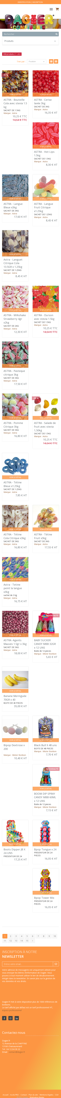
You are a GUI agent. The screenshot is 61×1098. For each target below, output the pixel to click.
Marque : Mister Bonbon (45, 653)
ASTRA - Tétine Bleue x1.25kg (13, 484)
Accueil (5, 1095)
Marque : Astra (10, 113)
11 (5, 940)
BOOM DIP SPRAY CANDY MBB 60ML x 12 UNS (45, 797)
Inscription (37, 2)
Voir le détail (15, 94)
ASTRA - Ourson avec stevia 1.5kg (44, 317)
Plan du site (33, 1095)
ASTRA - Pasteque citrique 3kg (14, 372)
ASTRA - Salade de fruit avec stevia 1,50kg (45, 426)
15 (27, 940)
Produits (8, 41)
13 (16, 940)
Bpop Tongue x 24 (45, 849)
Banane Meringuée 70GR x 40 (15, 697)
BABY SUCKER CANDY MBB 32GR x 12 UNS (45, 643)
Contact (24, 1095)
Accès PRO (14, 1095)
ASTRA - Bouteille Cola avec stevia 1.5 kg (15, 103)
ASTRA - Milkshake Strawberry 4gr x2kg (15, 318)
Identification (24, 2)
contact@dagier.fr (17, 1052)
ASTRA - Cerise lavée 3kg (43, 101)
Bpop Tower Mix (44, 897)
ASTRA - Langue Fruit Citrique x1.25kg (43, 207)
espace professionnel (12, 1010)
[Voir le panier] (57, 9)
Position (32, 61)
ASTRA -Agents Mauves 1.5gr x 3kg (15, 642)
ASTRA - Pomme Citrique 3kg (13, 424)
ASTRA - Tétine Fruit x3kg (43, 536)
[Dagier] (28, 14)
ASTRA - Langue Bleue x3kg (13, 205)
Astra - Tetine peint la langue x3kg (13, 588)
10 (55, 936)
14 (21, 940)
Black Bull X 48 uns (45, 745)
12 (10, 940)
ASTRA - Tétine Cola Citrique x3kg (15, 536)
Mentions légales (47, 1095)
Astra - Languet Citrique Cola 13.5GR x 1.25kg (13, 263)
